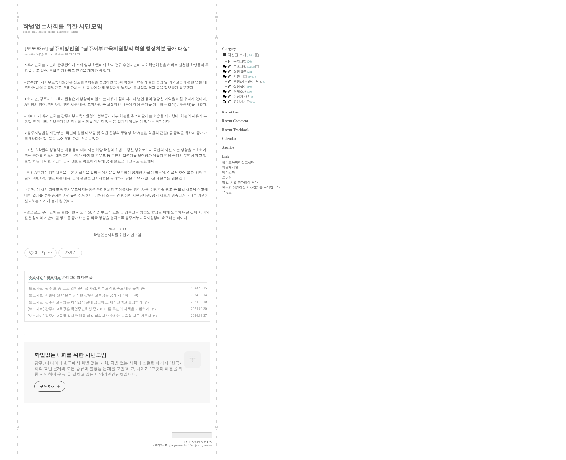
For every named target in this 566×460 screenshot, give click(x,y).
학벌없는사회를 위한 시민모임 (63, 26)
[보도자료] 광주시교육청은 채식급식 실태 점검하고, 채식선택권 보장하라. (85, 302)
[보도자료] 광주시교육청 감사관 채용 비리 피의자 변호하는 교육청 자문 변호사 (89, 316)
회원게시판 (230, 167)
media (51, 31)
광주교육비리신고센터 (238, 162)
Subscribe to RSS (202, 442)
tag (34, 31)
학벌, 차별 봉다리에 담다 (240, 182)
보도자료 (54, 277)
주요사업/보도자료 (43, 54)
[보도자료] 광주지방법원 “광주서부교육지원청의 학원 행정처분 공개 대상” (107, 48)
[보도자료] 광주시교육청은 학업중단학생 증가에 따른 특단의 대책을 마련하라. (89, 309)
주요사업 (36, 277)
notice (26, 31)
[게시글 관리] (50, 252)
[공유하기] (42, 252)
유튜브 (227, 192)
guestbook (63, 31)
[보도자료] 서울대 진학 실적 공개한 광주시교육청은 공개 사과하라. (80, 295)
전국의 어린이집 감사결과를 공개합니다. (251, 187)
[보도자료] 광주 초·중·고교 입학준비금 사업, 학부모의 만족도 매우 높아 (83, 288)
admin (74, 31)
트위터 (227, 177)
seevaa (208, 445)
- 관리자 (158, 445)
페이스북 (228, 172)
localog (42, 31)
